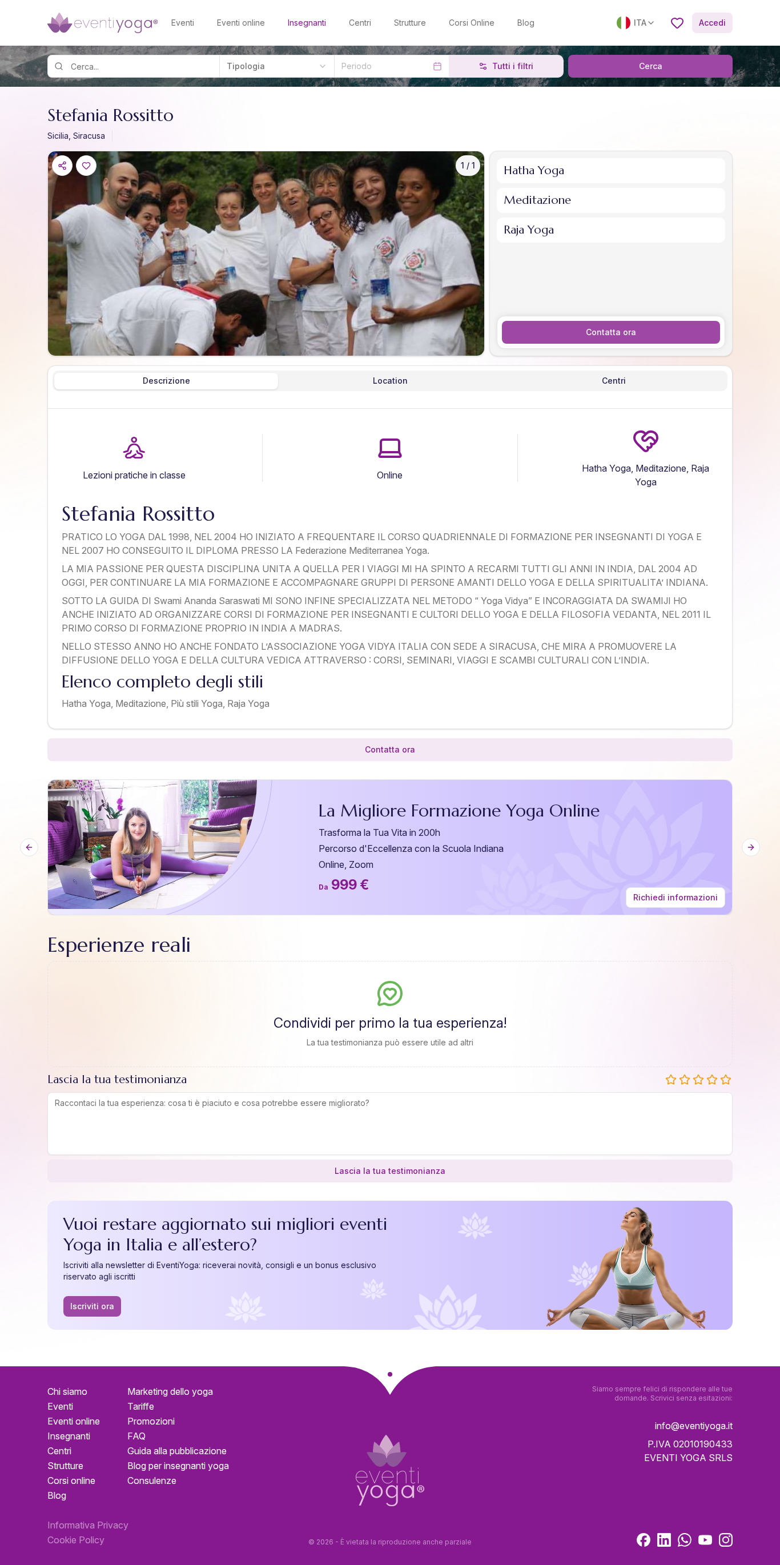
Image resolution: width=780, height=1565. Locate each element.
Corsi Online (471, 22)
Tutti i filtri (512, 66)
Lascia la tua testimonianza (390, 1171)
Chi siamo (67, 1391)
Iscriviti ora (92, 1306)
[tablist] (390, 381)
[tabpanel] (390, 571)
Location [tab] (390, 380)
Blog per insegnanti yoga (178, 1465)
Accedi (712, 22)
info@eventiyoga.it (694, 1425)
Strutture (410, 22)
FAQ (136, 1436)
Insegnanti (307, 22)
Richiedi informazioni (675, 897)
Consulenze (151, 1480)
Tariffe (140, 1406)
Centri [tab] (614, 380)
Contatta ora (611, 332)
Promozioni (151, 1421)
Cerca (650, 66)
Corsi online (71, 1480)
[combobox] (276, 66)
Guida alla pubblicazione (177, 1451)
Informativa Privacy (87, 1525)
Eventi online (241, 22)
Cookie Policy (75, 1540)
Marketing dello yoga (170, 1391)
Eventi (182, 22)
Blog (525, 22)
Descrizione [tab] (166, 380)
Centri (360, 22)
